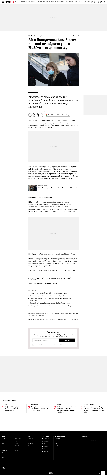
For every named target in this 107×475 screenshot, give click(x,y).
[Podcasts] (98, 2)
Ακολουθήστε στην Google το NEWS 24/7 (40, 313)
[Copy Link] (42, 115)
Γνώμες (3, 445)
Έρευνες (4, 459)
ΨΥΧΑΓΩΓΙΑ (69, 1)
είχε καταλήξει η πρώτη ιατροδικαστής (47, 123)
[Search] (104, 2)
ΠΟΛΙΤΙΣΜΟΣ (61, 1)
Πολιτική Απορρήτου (33, 445)
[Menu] (3, 2)
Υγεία (3, 457)
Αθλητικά (4, 455)
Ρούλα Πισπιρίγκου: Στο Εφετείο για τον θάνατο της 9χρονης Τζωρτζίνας (50, 299)
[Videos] (95, 2)
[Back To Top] (103, 473)
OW (56, 448)
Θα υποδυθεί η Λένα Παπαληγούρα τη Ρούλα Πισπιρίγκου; (50, 303)
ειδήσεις (72, 313)
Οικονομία (4, 448)
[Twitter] (34, 115)
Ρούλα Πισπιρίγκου (39, 35)
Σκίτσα (16, 443)
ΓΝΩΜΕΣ (45, 1)
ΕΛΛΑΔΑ (17, 1)
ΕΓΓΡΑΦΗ (93, 440)
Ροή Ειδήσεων (18, 438)
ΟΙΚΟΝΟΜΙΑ (32, 1)
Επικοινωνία (31, 448)
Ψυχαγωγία (4, 452)
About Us (30, 438)
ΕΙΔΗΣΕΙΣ (87, 1)
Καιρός (81, 1)
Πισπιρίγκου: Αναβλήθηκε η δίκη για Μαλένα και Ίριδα (48, 293)
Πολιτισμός (4, 450)
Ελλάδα (30, 35)
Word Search (74, 319)
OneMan (57, 443)
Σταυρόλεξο (52, 319)
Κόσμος (3, 443)
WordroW (65, 319)
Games (37, 319)
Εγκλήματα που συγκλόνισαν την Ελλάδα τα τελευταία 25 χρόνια (52, 306)
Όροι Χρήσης (31, 443)
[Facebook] (30, 115)
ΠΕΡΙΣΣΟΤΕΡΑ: (32, 290)
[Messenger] (38, 115)
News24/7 (57, 438)
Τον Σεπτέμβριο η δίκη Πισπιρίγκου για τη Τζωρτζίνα (48, 296)
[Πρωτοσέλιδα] (92, 2)
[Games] (101, 2)
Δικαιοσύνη (48, 283)
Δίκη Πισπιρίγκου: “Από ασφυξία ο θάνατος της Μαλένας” (57, 188)
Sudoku (59, 319)
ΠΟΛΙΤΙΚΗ (24, 1)
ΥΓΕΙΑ (76, 1)
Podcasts (17, 445)
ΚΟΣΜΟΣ (39, 1)
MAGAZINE (52, 1)
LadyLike (57, 445)
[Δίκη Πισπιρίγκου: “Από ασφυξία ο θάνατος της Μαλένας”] (32, 188)
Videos (16, 448)
